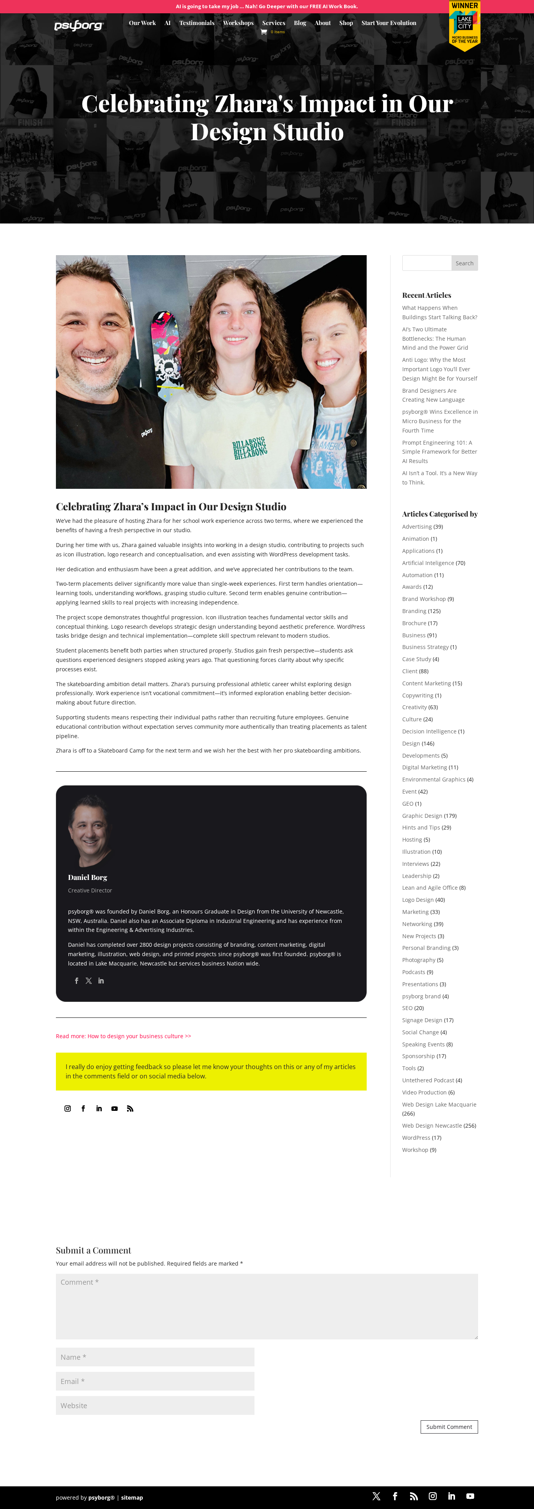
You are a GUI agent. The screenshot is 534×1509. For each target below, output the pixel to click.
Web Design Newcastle (432, 1125)
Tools (409, 1068)
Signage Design (422, 1020)
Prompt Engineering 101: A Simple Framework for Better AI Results (439, 452)
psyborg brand (421, 996)
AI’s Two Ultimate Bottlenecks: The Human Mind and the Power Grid (435, 338)
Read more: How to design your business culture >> (123, 1036)
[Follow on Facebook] (83, 1108)
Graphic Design (422, 815)
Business (414, 635)
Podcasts (413, 972)
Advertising (417, 526)
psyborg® (101, 1497)
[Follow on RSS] (130, 1108)
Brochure (414, 623)
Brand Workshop (424, 599)
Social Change (420, 1032)
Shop (346, 23)
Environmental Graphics (434, 779)
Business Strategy (425, 647)
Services (273, 23)
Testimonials (197, 23)
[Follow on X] (376, 1496)
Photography (418, 960)
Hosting (412, 839)
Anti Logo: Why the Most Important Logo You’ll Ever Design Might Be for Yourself (439, 369)
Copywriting (418, 695)
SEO (407, 1008)
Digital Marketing (424, 767)
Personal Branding (426, 947)
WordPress (416, 1137)
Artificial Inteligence (428, 563)
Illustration (416, 851)
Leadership (417, 876)
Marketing (415, 911)
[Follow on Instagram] (67, 1108)
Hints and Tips (421, 827)
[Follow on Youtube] (114, 1108)
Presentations (420, 984)
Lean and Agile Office (430, 887)
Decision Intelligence (429, 731)
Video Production (424, 1092)
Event (409, 791)
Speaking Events (423, 1044)
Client (410, 671)
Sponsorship (418, 1056)
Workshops (238, 23)
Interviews (415, 863)
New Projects (419, 936)
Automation (417, 575)
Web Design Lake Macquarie (439, 1104)
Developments (421, 755)
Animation (415, 538)
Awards (412, 586)
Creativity (414, 707)
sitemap (132, 1497)
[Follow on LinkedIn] (99, 1108)
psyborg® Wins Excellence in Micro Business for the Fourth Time (440, 421)
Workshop (415, 1149)
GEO (408, 803)
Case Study (416, 659)
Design (411, 743)
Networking (417, 924)
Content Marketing (426, 683)
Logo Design (418, 899)
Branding (414, 611)
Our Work (142, 23)
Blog (300, 23)
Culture (412, 719)
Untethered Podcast (428, 1080)
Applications (418, 550)
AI (168, 23)
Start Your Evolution (389, 23)
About (323, 23)
